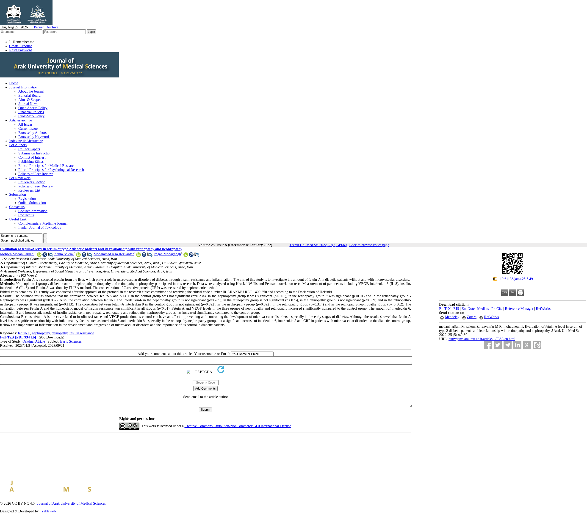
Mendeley (452, 317)
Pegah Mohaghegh (167, 254)
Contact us (17, 207)
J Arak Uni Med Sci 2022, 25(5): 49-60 (318, 245)
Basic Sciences (71, 341)
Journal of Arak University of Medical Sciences (71, 503)
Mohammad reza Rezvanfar (114, 254)
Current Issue (28, 128)
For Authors (18, 145)
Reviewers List (29, 190)
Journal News (28, 104)
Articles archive (20, 120)
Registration (27, 199)
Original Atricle (33, 341)
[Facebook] (488, 345)
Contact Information (32, 211)
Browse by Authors (32, 133)
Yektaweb (48, 511)
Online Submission (32, 203)
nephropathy (41, 333)
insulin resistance (81, 333)
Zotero (471, 317)
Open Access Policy (32, 108)
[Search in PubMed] (50, 256)
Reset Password (20, 50)
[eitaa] (537, 345)
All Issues (25, 124)
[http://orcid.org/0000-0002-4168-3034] (78, 256)
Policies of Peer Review (35, 174)
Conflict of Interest (31, 157)
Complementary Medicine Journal (42, 223)
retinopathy (60, 333)
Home (13, 83)
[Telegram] (508, 345)
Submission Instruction (34, 153)
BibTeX (445, 309)
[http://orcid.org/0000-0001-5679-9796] (185, 256)
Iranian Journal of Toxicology (39, 227)
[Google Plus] (527, 345)
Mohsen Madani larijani (17, 254)
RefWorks (543, 309)
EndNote (468, 309)
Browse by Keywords (34, 137)
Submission (17, 194)
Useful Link (18, 219)
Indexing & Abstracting (26, 141)
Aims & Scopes (29, 100)
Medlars (483, 309)
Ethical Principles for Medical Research (46, 166)
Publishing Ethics (31, 161)
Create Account (20, 46)
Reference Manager (519, 309)
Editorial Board (29, 95)
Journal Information (23, 87)
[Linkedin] (517, 345)
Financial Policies (31, 112)
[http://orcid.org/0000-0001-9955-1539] (138, 256)
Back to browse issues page (369, 245)
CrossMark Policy (31, 116)
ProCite (496, 309)
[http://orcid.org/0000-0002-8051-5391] (39, 256)
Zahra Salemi (64, 254)
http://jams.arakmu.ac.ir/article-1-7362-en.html (482, 339)
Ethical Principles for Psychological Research (51, 170)
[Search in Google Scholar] (44, 256)
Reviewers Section (31, 182)
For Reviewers (19, 178)
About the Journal (31, 91)
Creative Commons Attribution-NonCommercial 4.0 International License (238, 426)
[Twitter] (498, 345)
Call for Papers (29, 149)
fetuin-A (24, 333)
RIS (456, 309)
